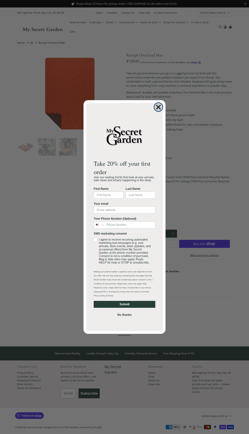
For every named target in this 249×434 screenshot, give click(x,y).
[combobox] (99, 225)
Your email (101, 203)
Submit (124, 304)
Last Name (133, 188)
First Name (101, 188)
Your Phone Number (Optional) (115, 218)
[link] (124, 136)
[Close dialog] (158, 107)
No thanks (124, 314)
